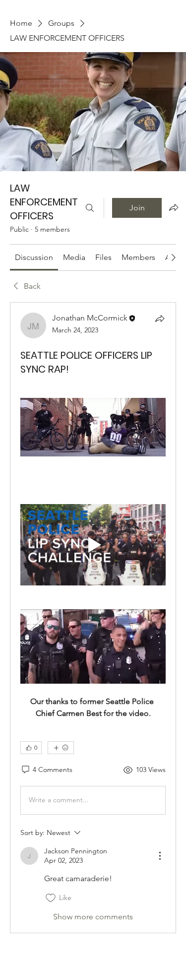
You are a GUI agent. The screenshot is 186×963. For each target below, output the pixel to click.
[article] (93, 617)
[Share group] (174, 207)
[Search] (90, 208)
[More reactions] (61, 747)
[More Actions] (160, 856)
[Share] (160, 318)
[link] (34, 257)
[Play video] (93, 545)
